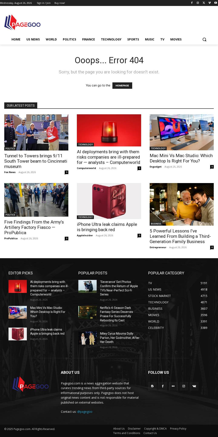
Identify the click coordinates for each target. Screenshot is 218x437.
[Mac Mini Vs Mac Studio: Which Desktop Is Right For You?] (182, 132)
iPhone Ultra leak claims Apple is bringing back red (107, 227)
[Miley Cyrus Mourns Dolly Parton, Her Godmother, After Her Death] (87, 338)
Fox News (10, 172)
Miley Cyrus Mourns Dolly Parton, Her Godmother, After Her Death (119, 338)
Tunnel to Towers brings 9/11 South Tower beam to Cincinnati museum (35, 161)
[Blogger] (152, 386)
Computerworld (86, 168)
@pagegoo (84, 412)
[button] (204, 39)
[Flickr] (173, 386)
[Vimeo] (209, 3)
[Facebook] (191, 3)
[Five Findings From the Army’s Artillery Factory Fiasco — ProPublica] (36, 200)
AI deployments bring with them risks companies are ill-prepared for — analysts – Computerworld (108, 157)
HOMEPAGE (122, 85)
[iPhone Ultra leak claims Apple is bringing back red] (109, 201)
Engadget (156, 166)
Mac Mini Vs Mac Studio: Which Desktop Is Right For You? (181, 158)
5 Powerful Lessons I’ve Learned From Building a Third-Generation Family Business (180, 236)
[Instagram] (197, 3)
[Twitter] (203, 3)
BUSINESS (156, 223)
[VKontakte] (194, 386)
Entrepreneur (158, 247)
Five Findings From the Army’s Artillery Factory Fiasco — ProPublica (34, 227)
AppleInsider (85, 235)
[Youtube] (215, 3)
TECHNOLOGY (85, 144)
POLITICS (10, 148)
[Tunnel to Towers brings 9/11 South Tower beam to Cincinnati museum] (36, 132)
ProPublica (11, 238)
